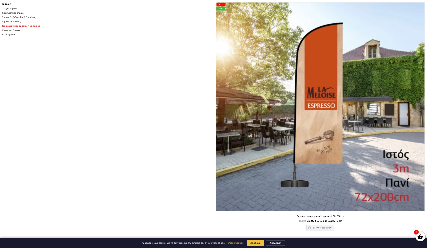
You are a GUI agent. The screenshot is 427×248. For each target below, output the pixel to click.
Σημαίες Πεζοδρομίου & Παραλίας (19, 17)
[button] (217, 118)
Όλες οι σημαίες (9, 8)
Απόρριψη (275, 243)
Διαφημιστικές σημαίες (13, 13)
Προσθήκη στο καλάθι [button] (322, 227)
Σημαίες (6, 4)
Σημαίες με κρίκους (11, 21)
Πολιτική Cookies (234, 243)
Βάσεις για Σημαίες (11, 30)
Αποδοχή (255, 243)
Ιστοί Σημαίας (8, 34)
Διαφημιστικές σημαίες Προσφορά (21, 26)
